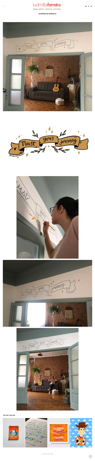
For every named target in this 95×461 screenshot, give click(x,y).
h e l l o (5, 6)
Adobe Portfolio (50, 453)
